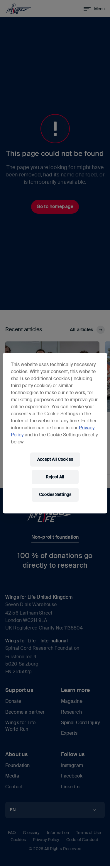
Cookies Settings (55, 494)
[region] (55, 433)
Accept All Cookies (55, 459)
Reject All (55, 476)
